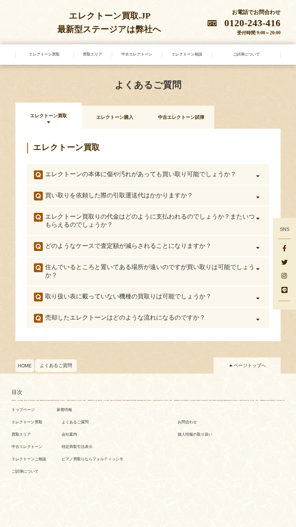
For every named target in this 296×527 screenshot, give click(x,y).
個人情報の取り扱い (195, 434)
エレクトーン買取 (27, 422)
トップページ (23, 409)
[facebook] (284, 249)
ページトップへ (250, 365)
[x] (284, 263)
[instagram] (284, 277)
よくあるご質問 (56, 365)
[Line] (284, 291)
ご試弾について (25, 471)
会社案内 (69, 434)
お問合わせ (187, 422)
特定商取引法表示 (77, 446)
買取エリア (21, 434)
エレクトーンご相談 (29, 459)
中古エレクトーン (27, 446)
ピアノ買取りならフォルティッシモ (92, 459)
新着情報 (64, 409)
